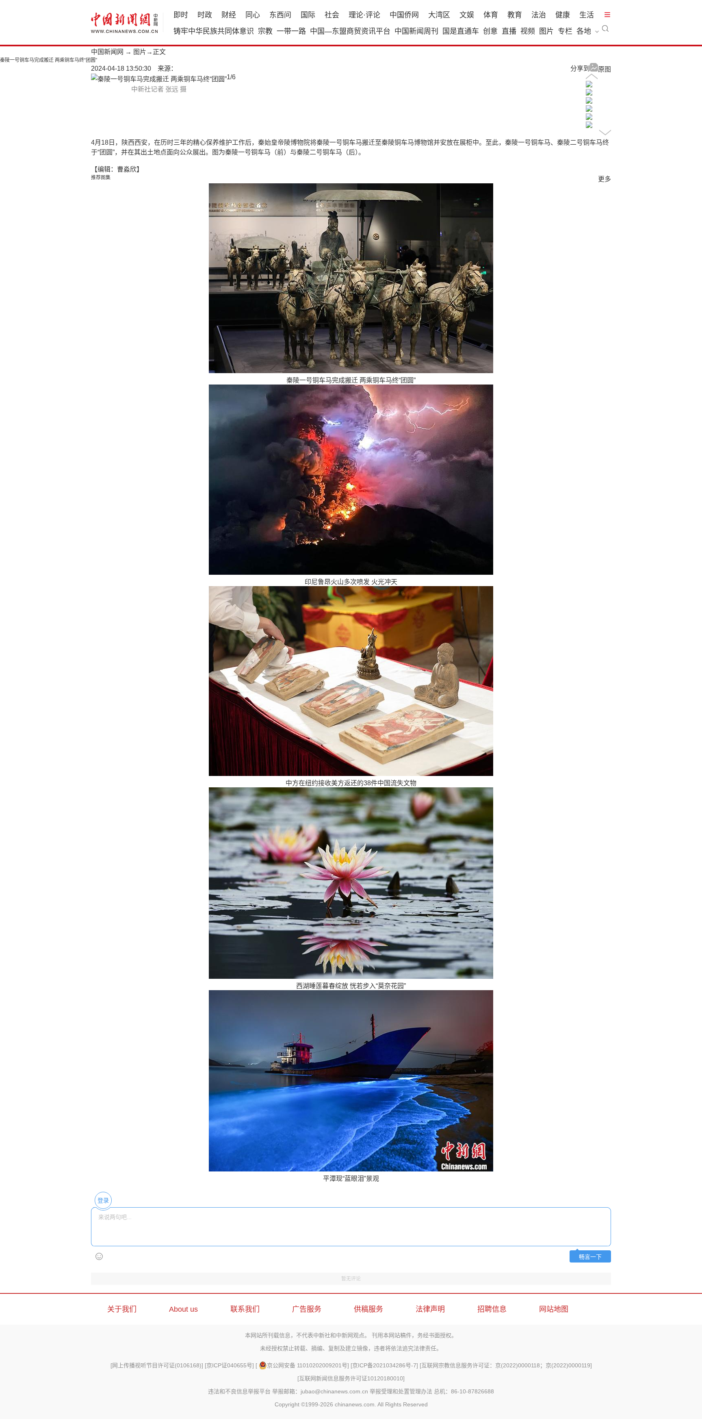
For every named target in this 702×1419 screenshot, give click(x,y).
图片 (546, 31)
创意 (490, 31)
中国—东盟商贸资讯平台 (350, 31)
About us (183, 1309)
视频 (527, 31)
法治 (538, 15)
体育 (490, 15)
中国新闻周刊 (416, 31)
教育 (514, 15)
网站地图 (553, 1309)
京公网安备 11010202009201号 (307, 1365)
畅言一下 (590, 1257)
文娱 (466, 15)
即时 (180, 15)
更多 (604, 179)
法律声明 (430, 1309)
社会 (332, 15)
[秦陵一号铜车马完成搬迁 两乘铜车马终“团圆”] (589, 85)
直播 (509, 31)
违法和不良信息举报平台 (239, 1391)
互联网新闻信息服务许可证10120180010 (351, 1378)
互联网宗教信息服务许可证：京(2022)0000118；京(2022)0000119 (505, 1365)
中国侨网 (404, 15)
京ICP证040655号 (229, 1365)
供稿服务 (368, 1309)
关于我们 (121, 1309)
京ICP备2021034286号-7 (384, 1365)
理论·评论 (364, 15)
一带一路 (291, 31)
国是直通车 (460, 31)
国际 (308, 15)
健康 (562, 15)
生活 (586, 15)
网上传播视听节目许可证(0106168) (157, 1365)
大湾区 (439, 15)
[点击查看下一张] (159, 79)
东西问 (280, 15)
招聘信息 (492, 1309)
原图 (604, 69)
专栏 (565, 31)
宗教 (265, 31)
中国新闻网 (107, 51)
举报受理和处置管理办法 (401, 1391)
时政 (204, 15)
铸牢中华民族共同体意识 (213, 31)
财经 (228, 15)
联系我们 (245, 1309)
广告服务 (306, 1309)
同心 (252, 15)
